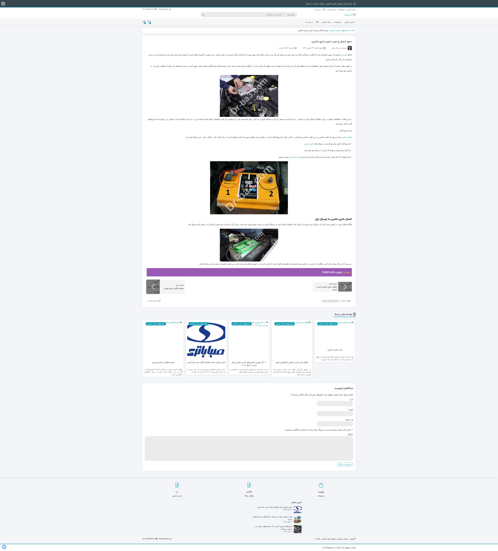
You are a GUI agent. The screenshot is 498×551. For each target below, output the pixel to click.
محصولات (341, 10)
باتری (345, 55)
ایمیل (350, 409)
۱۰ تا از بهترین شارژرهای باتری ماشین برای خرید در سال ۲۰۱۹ (249, 363)
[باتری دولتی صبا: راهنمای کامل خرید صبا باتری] (206, 340)
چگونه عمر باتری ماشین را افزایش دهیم (292, 362)
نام (351, 399)
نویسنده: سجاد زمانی (339, 48)
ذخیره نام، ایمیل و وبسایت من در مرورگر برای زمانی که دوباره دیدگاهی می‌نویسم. (318, 430)
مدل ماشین (332, 10)
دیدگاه (350, 434)
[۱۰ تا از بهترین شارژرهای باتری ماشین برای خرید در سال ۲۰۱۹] (249, 340)
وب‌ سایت (349, 419)
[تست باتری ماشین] (335, 333)
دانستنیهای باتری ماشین (340, 30)
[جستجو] (203, 14)
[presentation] (145, 314)
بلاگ (324, 10)
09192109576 (163, 9)
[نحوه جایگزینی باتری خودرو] (163, 340)
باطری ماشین (346, 137)
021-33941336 (148, 9)
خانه (352, 30)
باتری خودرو (309, 144)
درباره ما (317, 10)
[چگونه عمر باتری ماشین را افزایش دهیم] (292, 340)
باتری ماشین (351, 10)
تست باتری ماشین (334, 350)
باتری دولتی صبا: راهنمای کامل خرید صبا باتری (206, 362)
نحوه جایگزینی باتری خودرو (163, 362)
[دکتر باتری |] (350, 14)
